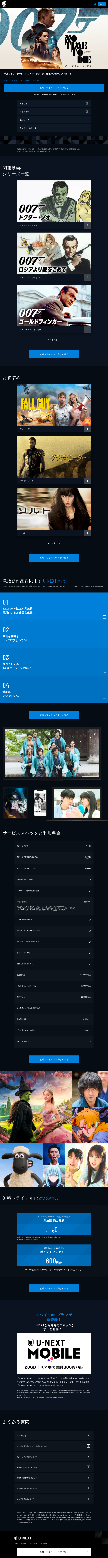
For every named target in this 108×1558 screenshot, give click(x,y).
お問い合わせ (43, 1543)
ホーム (16, 1543)
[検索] (95, 4)
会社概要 (23, 1543)
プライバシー (33, 1543)
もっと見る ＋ (54, 339)
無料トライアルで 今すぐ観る (54, 87)
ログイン (102, 4)
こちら (72, 94)
